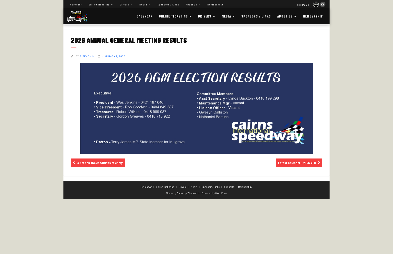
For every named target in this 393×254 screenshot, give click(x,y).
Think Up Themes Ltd (188, 193)
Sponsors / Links (168, 4)
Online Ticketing (99, 4)
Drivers (124, 4)
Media (143, 4)
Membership (215, 4)
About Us (191, 4)
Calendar (76, 4)
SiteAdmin (87, 56)
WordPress (221, 193)
